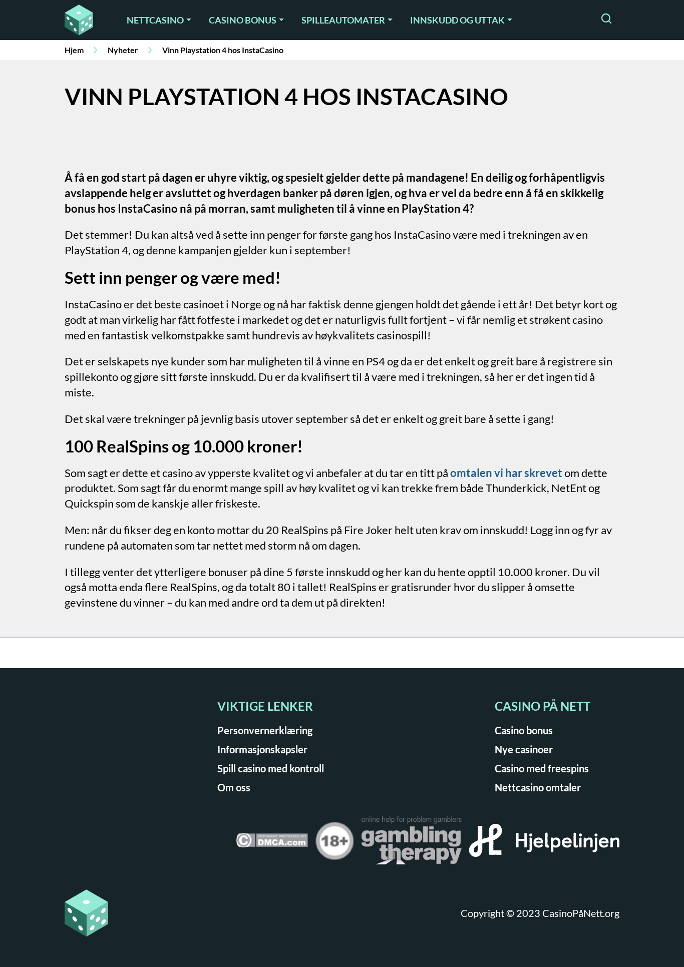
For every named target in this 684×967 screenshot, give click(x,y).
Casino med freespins (542, 768)
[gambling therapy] (412, 843)
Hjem (74, 50)
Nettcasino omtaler (538, 787)
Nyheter (123, 50)
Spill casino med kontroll (270, 768)
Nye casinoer (524, 749)
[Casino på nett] (82, 20)
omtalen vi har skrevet (506, 472)
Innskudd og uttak (457, 20)
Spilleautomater (343, 20)
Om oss (233, 787)
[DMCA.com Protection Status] (272, 843)
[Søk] (606, 20)
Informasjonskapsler (262, 749)
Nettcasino (155, 20)
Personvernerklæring (264, 730)
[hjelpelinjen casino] (544, 844)
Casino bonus (242, 20)
